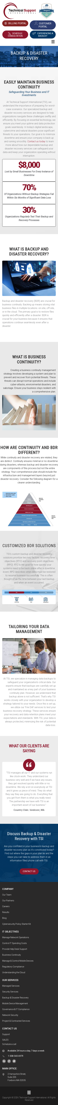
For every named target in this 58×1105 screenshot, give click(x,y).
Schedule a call (9, 1044)
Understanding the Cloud (13, 972)
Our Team (6, 895)
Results (5, 912)
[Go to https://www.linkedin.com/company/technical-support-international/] (4, 1061)
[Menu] (29, 1092)
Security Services (10, 991)
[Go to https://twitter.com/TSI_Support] (14, 1061)
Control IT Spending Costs (14, 943)
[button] (15, 34)
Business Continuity (11, 955)
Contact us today (36, 141)
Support (6, 1034)
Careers (6, 906)
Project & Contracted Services (16, 1021)
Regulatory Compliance (13, 966)
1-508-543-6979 (15, 1056)
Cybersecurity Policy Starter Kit (16, 924)
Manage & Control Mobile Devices (17, 961)
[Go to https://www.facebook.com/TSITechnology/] (9, 1061)
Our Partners (8, 900)
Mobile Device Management (15, 1003)
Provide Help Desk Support (14, 949)
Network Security (10, 1015)
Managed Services (10, 986)
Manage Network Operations (15, 937)
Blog (4, 918)
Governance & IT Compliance (15, 1009)
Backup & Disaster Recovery (15, 997)
